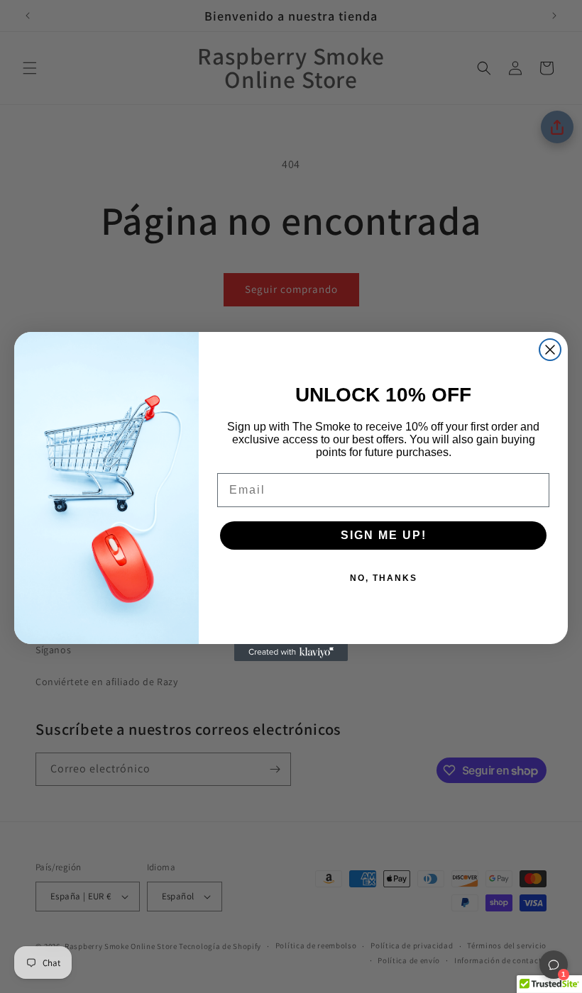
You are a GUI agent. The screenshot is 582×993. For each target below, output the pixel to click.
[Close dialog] (550, 349)
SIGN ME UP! (384, 535)
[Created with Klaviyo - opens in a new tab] (291, 652)
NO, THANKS (383, 578)
